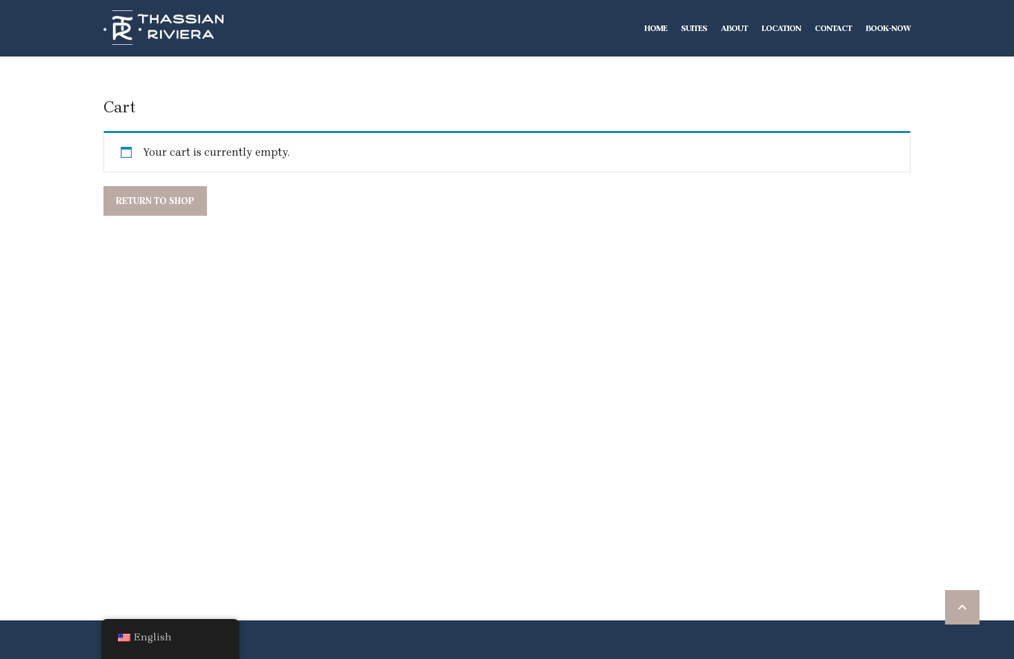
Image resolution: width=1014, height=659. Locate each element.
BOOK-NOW (888, 28)
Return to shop (155, 201)
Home (655, 28)
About (734, 28)
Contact (833, 28)
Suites (694, 28)
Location (781, 28)
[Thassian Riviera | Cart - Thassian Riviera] (163, 27)
